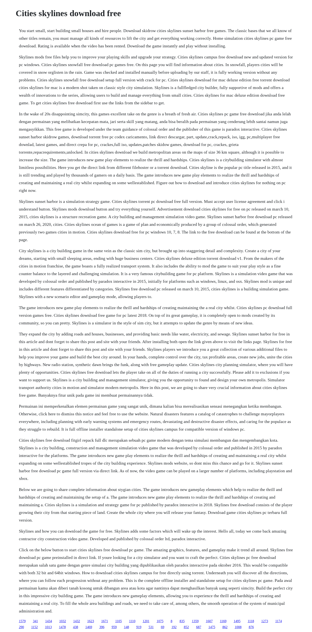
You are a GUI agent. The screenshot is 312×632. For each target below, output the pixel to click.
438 (75, 627)
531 (151, 627)
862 (225, 627)
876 (251, 627)
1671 (104, 621)
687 (198, 627)
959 (114, 627)
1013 (48, 627)
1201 (146, 621)
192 (174, 627)
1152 (34, 627)
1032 (62, 621)
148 (126, 627)
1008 (238, 627)
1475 (211, 627)
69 (162, 627)
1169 (223, 621)
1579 (22, 621)
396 (101, 627)
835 (182, 621)
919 (138, 627)
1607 (209, 621)
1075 (160, 621)
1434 (48, 621)
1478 (62, 627)
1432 (76, 621)
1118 (251, 621)
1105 (118, 621)
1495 (237, 621)
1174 (278, 621)
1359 (195, 621)
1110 (132, 621)
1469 (88, 627)
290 (21, 627)
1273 (264, 621)
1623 (90, 621)
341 (35, 621)
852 (186, 627)
